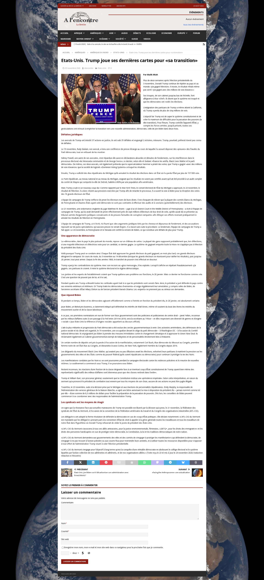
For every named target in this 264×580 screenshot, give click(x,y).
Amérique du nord (99, 52)
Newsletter (106, 6)
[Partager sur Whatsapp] (144, 462)
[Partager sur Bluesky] (183, 462)
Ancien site (121, 6)
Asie (111, 33)
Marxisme (66, 39)
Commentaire (67, 502)
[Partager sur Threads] (196, 462)
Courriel (64, 531)
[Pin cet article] (106, 462)
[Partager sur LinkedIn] (93, 462)
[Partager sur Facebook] (67, 462)
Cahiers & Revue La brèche (71, 6)
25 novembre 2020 (72, 68)
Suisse (135, 39)
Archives (92, 6)
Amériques (95, 33)
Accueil (64, 33)
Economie (167, 33)
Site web (65, 539)
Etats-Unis (102, 68)
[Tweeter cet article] (80, 462)
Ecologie (151, 33)
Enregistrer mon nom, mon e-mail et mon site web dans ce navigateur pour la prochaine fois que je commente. (113, 547)
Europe (181, 33)
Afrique (78, 33)
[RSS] (203, 44)
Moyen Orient (83, 39)
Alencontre (88, 68)
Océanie (103, 39)
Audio (124, 33)
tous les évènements (193, 24)
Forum (196, 33)
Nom (63, 523)
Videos (147, 39)
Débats (137, 33)
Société (120, 39)
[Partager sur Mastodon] (157, 462)
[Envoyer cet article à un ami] (118, 462)
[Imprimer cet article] (131, 462)
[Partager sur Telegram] (170, 462)
